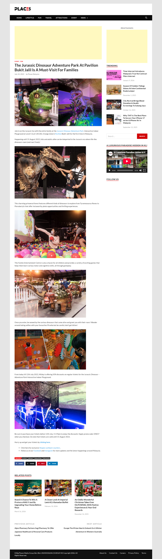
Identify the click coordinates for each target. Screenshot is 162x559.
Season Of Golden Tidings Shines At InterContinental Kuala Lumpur (134, 88)
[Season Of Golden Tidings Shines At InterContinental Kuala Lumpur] (113, 86)
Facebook (37, 451)
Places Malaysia (33, 74)
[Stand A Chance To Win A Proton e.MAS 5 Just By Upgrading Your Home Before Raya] (28, 489)
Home (19, 18)
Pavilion (58, 134)
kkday (30, 458)
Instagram (49, 451)
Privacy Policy (133, 553)
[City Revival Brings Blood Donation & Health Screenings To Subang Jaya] (113, 101)
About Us (103, 553)
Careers (123, 553)
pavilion (46, 458)
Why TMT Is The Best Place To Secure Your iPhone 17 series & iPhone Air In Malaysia (134, 119)
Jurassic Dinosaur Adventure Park (70, 131)
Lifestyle (30, 18)
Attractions (61, 18)
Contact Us (113, 553)
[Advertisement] (58, 42)
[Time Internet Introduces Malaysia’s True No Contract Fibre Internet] (113, 72)
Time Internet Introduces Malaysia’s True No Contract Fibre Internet (135, 73)
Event (74, 18)
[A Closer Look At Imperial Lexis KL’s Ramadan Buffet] (58, 489)
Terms (144, 553)
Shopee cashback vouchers (49, 448)
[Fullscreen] (144, 170)
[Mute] (140, 170)
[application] (126, 161)
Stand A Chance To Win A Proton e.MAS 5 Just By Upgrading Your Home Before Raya (28, 503)
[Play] (109, 170)
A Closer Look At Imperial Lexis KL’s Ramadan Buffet (56, 501)
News (83, 18)
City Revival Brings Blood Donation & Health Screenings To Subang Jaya (134, 103)
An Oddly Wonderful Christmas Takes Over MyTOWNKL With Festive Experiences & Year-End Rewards (87, 504)
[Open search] (146, 18)
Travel (48, 18)
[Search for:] (126, 136)
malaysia (38, 458)
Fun (39, 18)
